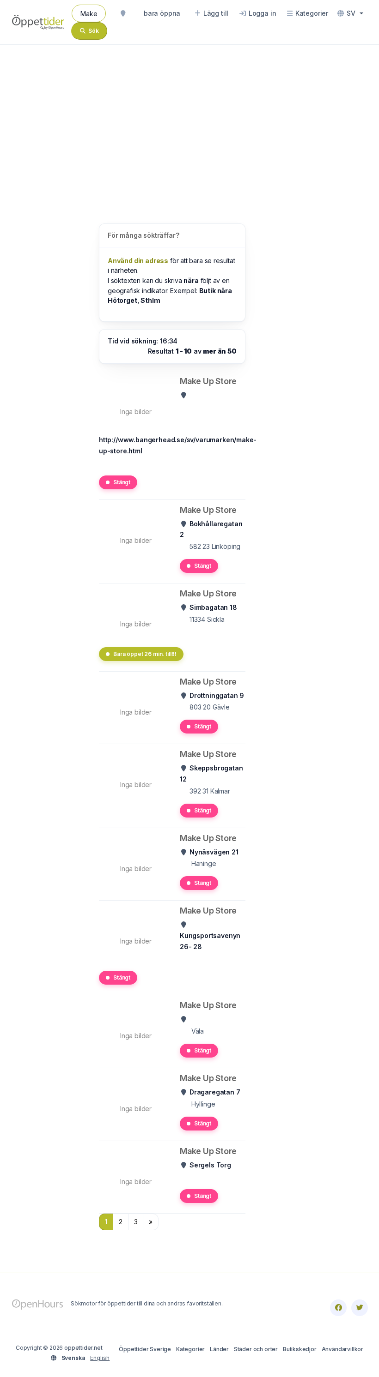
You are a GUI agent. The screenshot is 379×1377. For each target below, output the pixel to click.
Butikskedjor (300, 1349)
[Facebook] (338, 1307)
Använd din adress (138, 261)
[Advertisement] (189, 124)
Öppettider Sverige (145, 1349)
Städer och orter (256, 1349)
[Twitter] (359, 1307)
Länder (219, 1349)
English (100, 1357)
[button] (350, 13)
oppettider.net (83, 1347)
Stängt (121, 482)
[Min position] (123, 13)
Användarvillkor (342, 1349)
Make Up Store (208, 381)
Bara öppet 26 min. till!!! (145, 653)
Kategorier (190, 1349)
